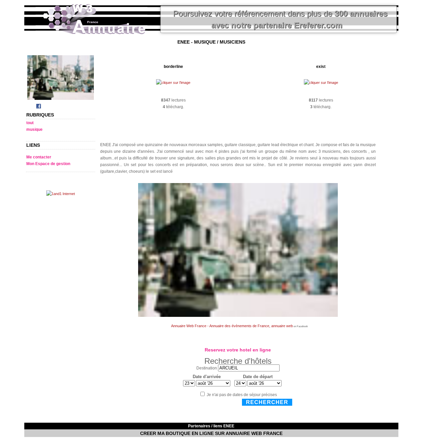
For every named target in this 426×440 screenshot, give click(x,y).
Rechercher (267, 402)
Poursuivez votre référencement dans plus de (280, 19)
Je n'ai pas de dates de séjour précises (242, 394)
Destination (206, 368)
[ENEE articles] (61, 100)
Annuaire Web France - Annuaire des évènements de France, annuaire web (232, 326)
